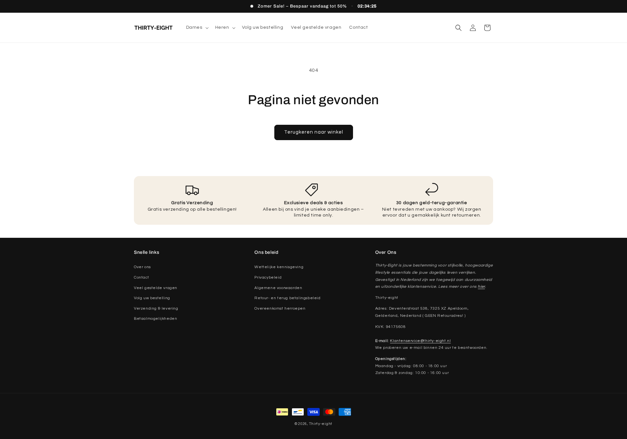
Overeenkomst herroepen (279, 308)
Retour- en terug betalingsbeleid (287, 298)
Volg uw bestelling (152, 298)
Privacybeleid (267, 277)
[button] (196, 27)
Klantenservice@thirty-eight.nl (420, 341)
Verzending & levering (156, 308)
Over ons (142, 267)
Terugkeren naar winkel (313, 132)
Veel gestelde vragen (155, 288)
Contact (141, 277)
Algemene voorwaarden (278, 288)
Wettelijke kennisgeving (278, 267)
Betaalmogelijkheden (155, 319)
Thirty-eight (320, 424)
